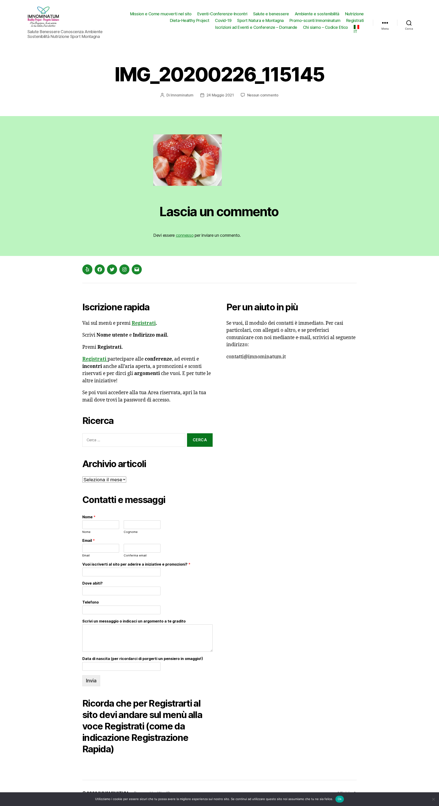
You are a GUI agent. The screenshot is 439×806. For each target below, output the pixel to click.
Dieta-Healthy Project (189, 20)
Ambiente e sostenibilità (317, 13)
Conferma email (135, 555)
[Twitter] (112, 269)
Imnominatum (182, 95)
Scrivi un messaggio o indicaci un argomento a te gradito (134, 621)
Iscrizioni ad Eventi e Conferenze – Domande (256, 27)
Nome (89, 517)
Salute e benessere (271, 13)
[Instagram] (124, 269)
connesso (185, 235)
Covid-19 (223, 20)
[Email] (137, 269)
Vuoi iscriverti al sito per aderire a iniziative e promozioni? (136, 564)
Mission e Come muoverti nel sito (161, 13)
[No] (433, 799)
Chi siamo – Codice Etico (325, 27)
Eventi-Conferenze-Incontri (222, 13)
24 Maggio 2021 (220, 95)
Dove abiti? (92, 583)
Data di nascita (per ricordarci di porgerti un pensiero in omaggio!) (142, 658)
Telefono (90, 602)
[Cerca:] (132, 441)
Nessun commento (262, 95)
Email (88, 540)
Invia (91, 681)
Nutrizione (354, 13)
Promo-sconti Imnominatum (314, 20)
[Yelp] (87, 269)
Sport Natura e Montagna (260, 20)
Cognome (131, 532)
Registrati (355, 20)
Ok (340, 799)
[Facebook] (100, 269)
